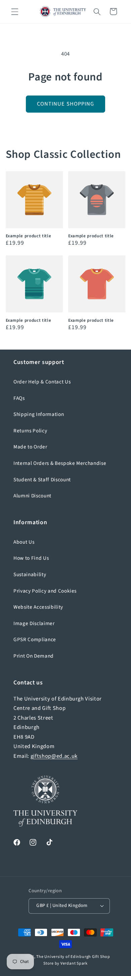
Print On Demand (33, 656)
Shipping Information (38, 414)
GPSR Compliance (34, 639)
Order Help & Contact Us (42, 381)
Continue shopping (65, 104)
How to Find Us (31, 558)
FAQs (19, 398)
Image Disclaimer (34, 623)
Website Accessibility (38, 607)
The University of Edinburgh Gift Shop (73, 957)
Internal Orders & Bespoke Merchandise (59, 463)
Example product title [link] (28, 236)
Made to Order (30, 446)
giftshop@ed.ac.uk (54, 756)
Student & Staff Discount (42, 479)
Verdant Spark (74, 963)
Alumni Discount (32, 495)
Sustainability (29, 574)
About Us (23, 542)
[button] (15, 11)
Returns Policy (30, 430)
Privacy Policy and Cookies (45, 591)
